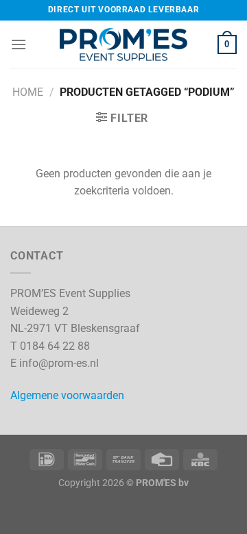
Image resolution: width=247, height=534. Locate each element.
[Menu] (18, 44)
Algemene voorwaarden (67, 395)
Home (27, 92)
